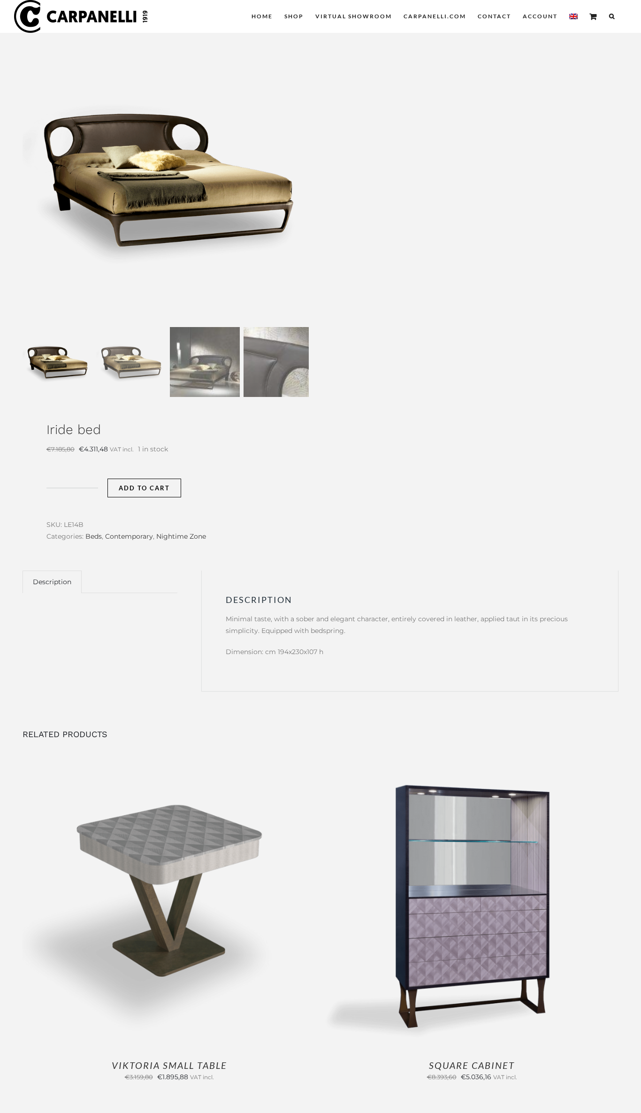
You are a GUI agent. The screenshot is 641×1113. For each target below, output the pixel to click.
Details (200, 904)
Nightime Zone (181, 536)
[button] (612, 16)
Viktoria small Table (169, 1065)
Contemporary (129, 536)
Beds (93, 536)
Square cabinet (472, 1065)
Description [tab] (52, 582)
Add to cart (144, 488)
